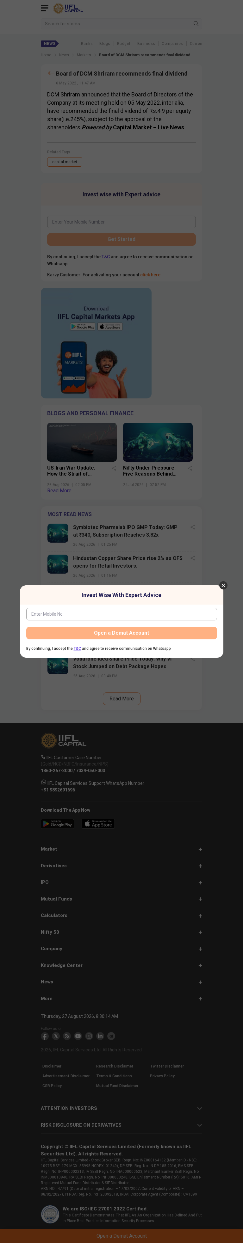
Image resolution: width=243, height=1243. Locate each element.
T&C (77, 648)
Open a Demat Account (121, 633)
